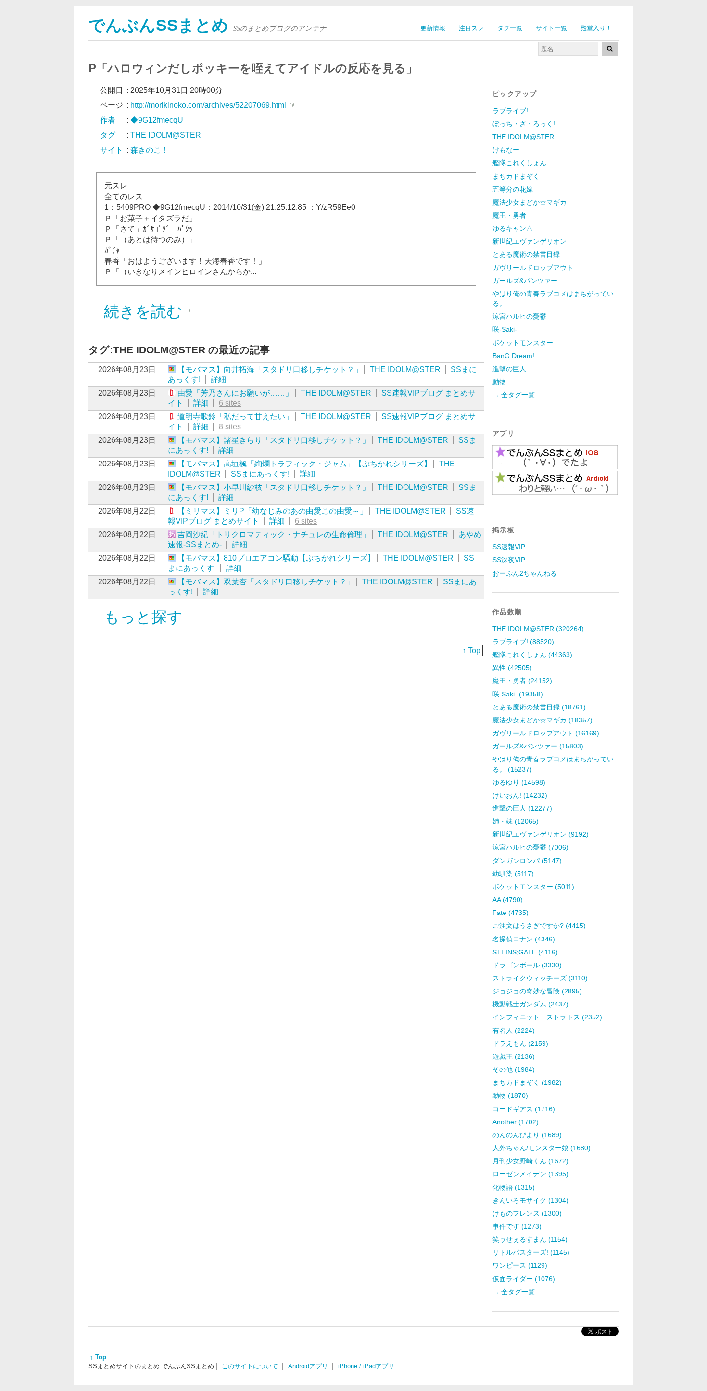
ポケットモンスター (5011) (533, 886)
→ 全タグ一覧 (513, 395)
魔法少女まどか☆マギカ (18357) (542, 720)
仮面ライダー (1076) (523, 1279)
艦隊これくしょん (519, 163)
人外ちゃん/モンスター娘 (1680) (541, 1148)
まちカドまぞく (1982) (527, 1082)
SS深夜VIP (508, 560)
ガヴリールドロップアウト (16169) (545, 733)
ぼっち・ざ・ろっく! (523, 124)
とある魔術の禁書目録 (526, 254)
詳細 (218, 379)
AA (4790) (507, 899)
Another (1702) (515, 1122)
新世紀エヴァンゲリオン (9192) (540, 834)
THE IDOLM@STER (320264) (538, 628)
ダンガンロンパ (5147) (527, 860)
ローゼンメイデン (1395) (530, 1174)
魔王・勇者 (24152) (522, 680)
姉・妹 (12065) (515, 821)
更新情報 (432, 28)
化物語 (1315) (513, 1187)
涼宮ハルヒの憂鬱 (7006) (530, 847)
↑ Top (471, 650)
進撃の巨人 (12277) (522, 808)
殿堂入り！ (596, 28)
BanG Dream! (513, 356)
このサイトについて (250, 1366)
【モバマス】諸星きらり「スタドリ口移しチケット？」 (273, 440)
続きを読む (143, 311)
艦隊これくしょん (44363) (532, 654)
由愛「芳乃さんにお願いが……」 (235, 393)
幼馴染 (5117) (513, 873)
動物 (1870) (510, 1095)
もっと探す (143, 617)
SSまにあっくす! (260, 474)
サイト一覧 (551, 28)
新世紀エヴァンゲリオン (529, 241)
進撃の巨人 (509, 369)
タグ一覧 (509, 28)
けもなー (505, 150)
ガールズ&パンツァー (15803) (537, 746)
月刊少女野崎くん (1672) (530, 1161)
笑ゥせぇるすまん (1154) (530, 1239)
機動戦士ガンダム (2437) (530, 1004)
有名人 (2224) (513, 1030)
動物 (499, 382)
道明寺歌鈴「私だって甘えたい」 (235, 416)
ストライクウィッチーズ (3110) (540, 978)
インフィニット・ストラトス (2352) (547, 1017)
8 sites (230, 427)
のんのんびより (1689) (527, 1135)
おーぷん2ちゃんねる (524, 573)
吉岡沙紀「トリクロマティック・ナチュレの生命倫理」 (273, 534)
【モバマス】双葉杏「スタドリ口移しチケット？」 (265, 582)
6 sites (230, 403)
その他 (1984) (513, 1069)
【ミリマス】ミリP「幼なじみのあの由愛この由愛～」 (272, 511)
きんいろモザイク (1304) (530, 1200)
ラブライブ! (510, 111)
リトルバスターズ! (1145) (530, 1252)
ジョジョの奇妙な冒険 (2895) (537, 991)
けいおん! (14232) (519, 795)
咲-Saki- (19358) (517, 694)
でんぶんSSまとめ (158, 25)
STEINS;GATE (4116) (525, 952)
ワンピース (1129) (519, 1265)
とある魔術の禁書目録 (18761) (539, 707)
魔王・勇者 (509, 215)
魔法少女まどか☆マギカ (529, 202)
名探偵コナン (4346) (523, 939)
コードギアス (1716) (523, 1109)
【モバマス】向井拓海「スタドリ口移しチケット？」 (269, 369)
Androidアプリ (308, 1366)
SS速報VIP (508, 547)
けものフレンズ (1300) (527, 1213)
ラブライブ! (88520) (523, 641)
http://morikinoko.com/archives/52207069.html (208, 105)
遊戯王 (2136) (513, 1056)
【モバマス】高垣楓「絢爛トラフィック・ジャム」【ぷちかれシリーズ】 (304, 464)
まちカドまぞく (516, 176)
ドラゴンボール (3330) (527, 965)
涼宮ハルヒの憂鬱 (519, 316)
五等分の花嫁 (512, 189)
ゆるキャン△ (512, 228)
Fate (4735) (510, 912)
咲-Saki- (504, 329)
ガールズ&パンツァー (524, 280)
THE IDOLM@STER (405, 369)
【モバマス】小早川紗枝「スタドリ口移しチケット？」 (273, 487)
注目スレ (471, 28)
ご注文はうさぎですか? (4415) (539, 925)
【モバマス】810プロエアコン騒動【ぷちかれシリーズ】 (276, 558)
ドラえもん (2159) (520, 1043)
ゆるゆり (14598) (518, 782)
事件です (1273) (517, 1226)
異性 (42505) (512, 667)
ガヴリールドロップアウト (532, 267)
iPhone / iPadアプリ (366, 1366)
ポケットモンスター (522, 343)
